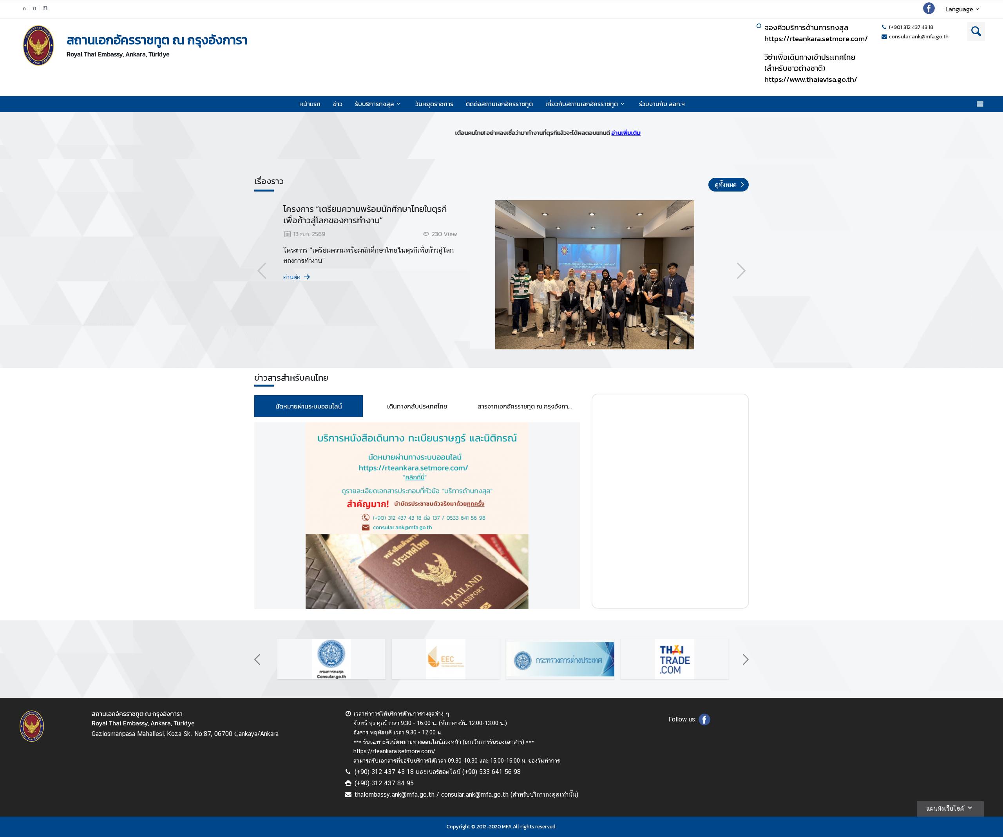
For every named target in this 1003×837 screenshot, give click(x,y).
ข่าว (337, 103)
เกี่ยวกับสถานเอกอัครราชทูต (581, 103)
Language (959, 9)
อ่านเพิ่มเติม (584, 132)
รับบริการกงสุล (374, 103)
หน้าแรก (309, 103)
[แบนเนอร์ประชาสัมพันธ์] (330, 659)
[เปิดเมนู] (980, 104)
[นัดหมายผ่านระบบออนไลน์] (417, 515)
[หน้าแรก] (38, 45)
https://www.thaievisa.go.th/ (810, 79)
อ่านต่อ (292, 277)
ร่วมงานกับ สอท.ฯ (662, 103)
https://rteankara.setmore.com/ (816, 38)
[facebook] (929, 11)
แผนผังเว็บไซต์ (945, 808)
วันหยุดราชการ (434, 103)
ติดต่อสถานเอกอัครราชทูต (499, 103)
